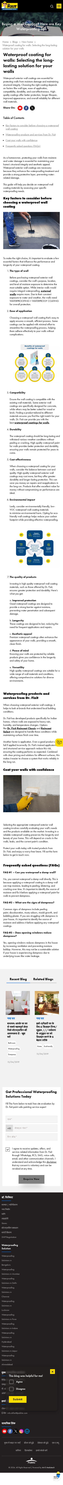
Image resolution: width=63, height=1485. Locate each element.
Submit (17, 1399)
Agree (19, 1381)
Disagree (20, 1389)
